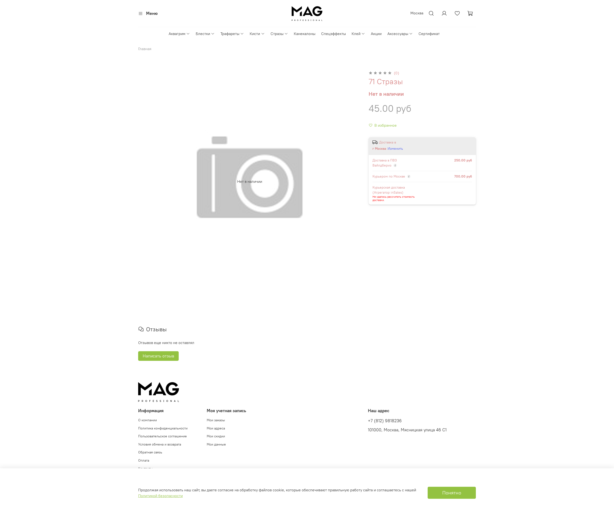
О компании (147, 420)
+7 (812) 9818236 (385, 420)
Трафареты (229, 33)
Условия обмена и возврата (159, 444)
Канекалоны (304, 33)
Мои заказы (216, 420)
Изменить (395, 148)
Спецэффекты (333, 33)
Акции (376, 33)
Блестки (203, 33)
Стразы (277, 33)
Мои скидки (216, 436)
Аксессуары (397, 33)
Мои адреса (216, 428)
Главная (144, 48)
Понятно (451, 493)
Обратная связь (150, 452)
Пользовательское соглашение (162, 436)
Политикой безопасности (160, 495)
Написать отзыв (158, 356)
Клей (356, 33)
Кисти (255, 33)
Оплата (143, 460)
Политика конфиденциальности (163, 428)
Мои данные (216, 444)
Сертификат (429, 33)
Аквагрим (177, 33)
